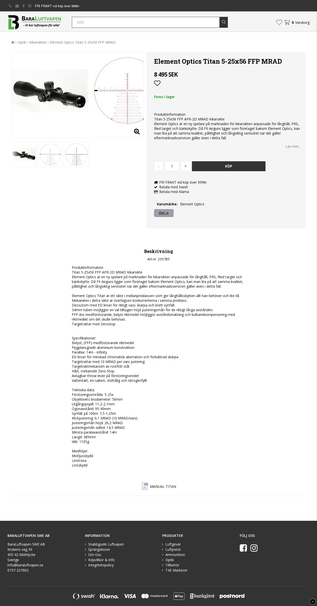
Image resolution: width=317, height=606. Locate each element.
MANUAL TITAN (163, 486)
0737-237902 (17, 570)
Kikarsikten (38, 42)
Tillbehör (172, 565)
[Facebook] (243, 547)
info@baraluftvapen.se (25, 565)
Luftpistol (173, 549)
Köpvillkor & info (101, 559)
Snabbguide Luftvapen (106, 544)
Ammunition (175, 554)
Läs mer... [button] (293, 146)
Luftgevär (173, 544)
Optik (22, 42)
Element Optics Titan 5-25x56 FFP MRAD (83, 42)
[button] (279, 22)
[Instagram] (254, 547)
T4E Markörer (176, 570)
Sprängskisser (99, 549)
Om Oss (94, 554)
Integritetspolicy (101, 565)
